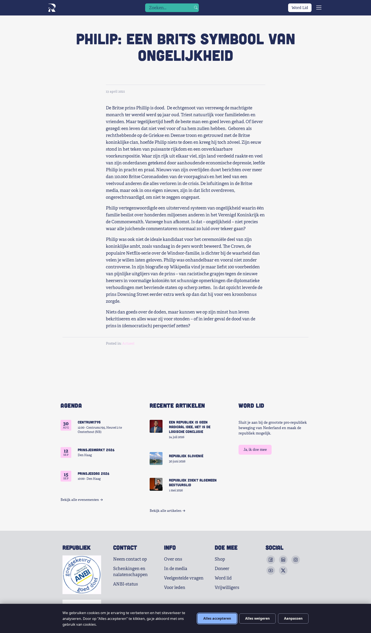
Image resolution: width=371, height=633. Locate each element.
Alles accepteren (217, 618)
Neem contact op (130, 559)
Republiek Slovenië (186, 456)
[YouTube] (270, 570)
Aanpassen (293, 618)
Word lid (223, 578)
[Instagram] (295, 559)
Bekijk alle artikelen (165, 511)
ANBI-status (125, 584)
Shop (220, 559)
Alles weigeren (257, 618)
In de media (175, 568)
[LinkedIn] (283, 559)
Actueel (128, 343)
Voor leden (174, 587)
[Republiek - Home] (52, 8)
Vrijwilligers (227, 587)
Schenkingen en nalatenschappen (130, 571)
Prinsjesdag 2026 (93, 473)
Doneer (222, 568)
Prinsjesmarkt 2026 (96, 450)
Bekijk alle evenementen (80, 500)
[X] (283, 570)
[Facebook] (270, 559)
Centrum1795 (89, 422)
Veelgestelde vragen (184, 578)
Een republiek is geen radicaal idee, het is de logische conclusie (189, 427)
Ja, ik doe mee (255, 449)
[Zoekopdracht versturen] (196, 7)
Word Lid (300, 7)
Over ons (173, 559)
